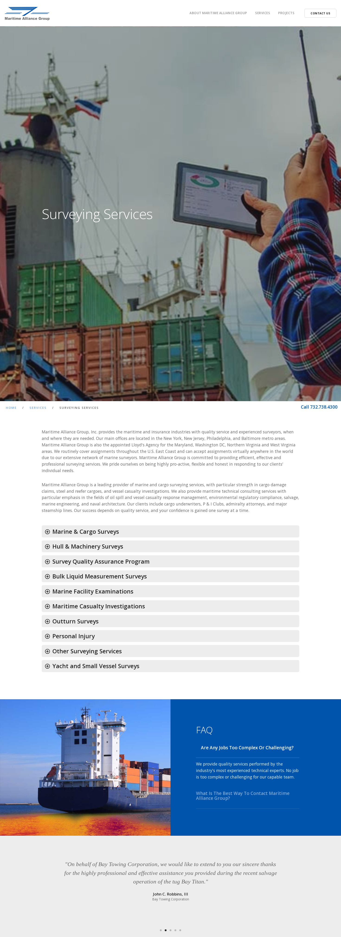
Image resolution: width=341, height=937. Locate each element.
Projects (286, 13)
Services (38, 407)
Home (11, 407)
